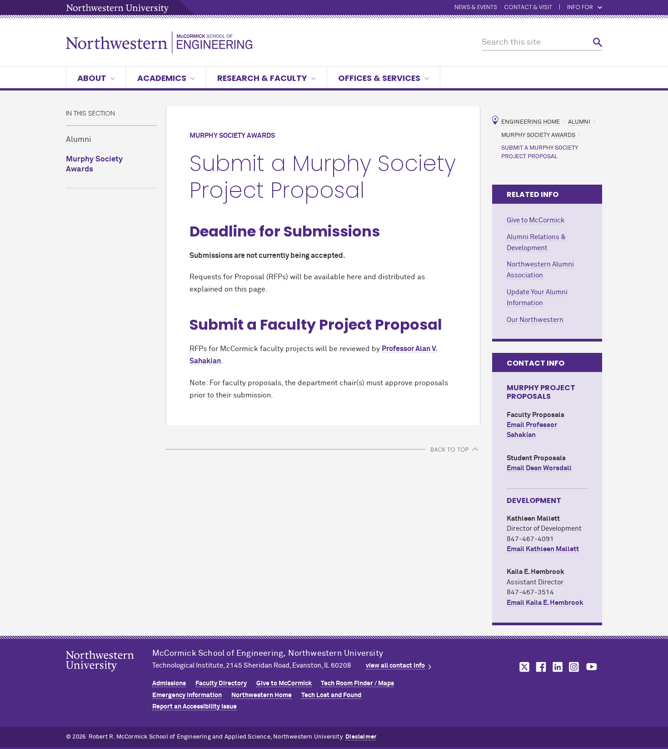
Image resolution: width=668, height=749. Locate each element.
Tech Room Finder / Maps (357, 683)
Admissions (169, 683)
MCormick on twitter (522, 667)
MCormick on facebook (540, 667)
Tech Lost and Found (331, 695)
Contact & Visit (528, 7)
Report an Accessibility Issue (194, 707)
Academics (161, 78)
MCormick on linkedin (557, 667)
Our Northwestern (535, 320)
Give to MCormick (535, 220)
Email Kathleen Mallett (543, 549)
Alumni (78, 140)
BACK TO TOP (449, 449)
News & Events (475, 7)
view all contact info (395, 666)
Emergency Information (187, 695)
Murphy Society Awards (94, 164)
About (91, 78)
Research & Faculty (262, 78)
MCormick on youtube (591, 667)
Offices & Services (379, 78)
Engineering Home (530, 122)
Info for (580, 7)
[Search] (597, 42)
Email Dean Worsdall (539, 468)
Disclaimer (360, 737)
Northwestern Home (261, 695)
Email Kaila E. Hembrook (545, 602)
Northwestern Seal (109, 675)
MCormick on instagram (574, 667)
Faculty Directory (221, 683)
